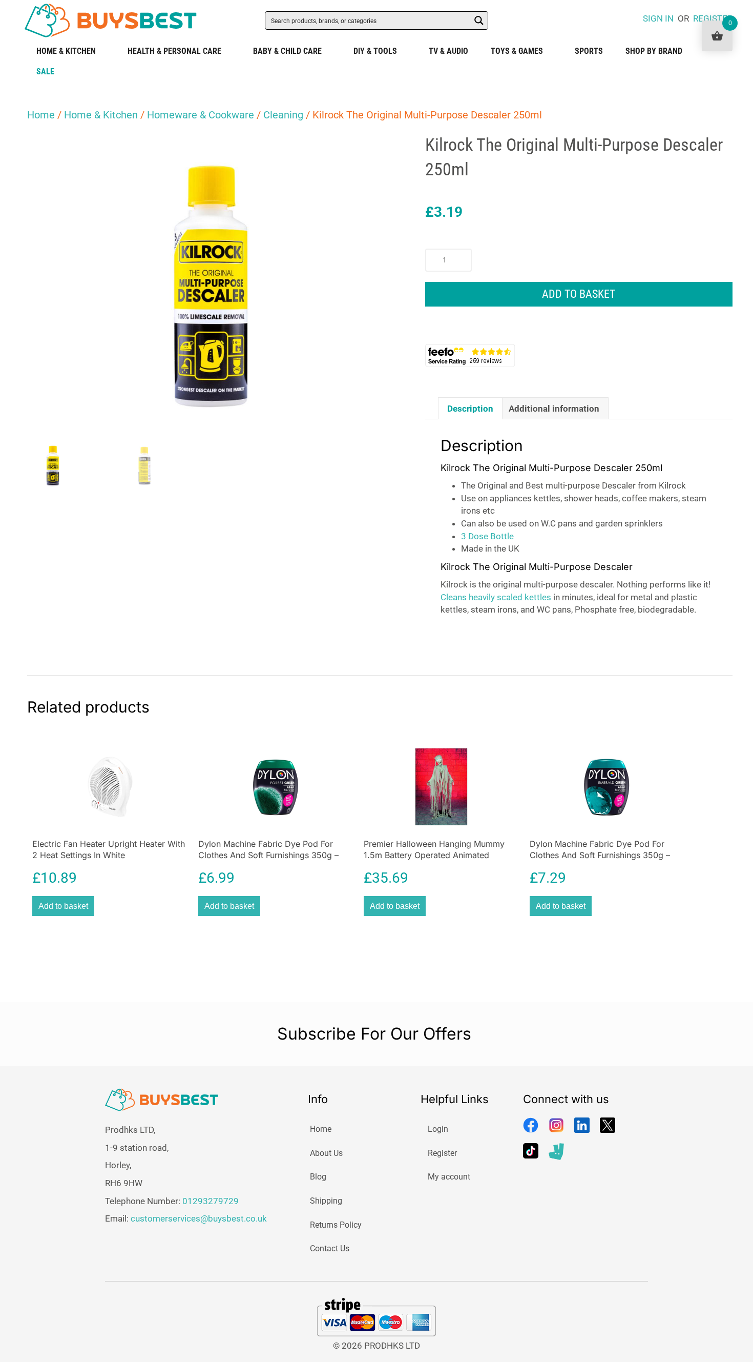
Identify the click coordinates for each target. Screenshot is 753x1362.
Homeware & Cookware (200, 115)
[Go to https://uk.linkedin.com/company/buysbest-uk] (582, 1125)
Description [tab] (470, 408)
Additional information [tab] (554, 408)
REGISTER (713, 18)
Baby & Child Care (287, 51)
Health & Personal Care (174, 51)
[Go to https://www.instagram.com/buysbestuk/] (556, 1125)
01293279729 (210, 1201)
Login (438, 1129)
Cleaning (283, 115)
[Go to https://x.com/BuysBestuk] (607, 1125)
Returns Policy (336, 1225)
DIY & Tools (375, 51)
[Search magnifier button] (479, 20)
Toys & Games (517, 51)
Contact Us (329, 1248)
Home (41, 115)
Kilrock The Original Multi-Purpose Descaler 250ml (551, 467)
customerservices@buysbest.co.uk (199, 1218)
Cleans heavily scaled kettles (496, 597)
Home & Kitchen (66, 51)
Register (442, 1153)
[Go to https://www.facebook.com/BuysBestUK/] (530, 1125)
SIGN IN (658, 18)
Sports (589, 51)
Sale (45, 71)
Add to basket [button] (63, 906)
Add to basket (578, 294)
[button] (376, 150)
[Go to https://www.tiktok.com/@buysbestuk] (530, 1150)
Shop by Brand (653, 51)
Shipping (326, 1201)
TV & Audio (448, 51)
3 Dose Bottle (487, 536)
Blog (318, 1177)
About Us (326, 1153)
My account (449, 1177)
